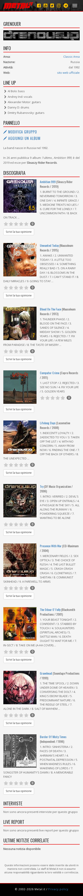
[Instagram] (66, 5)
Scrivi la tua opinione (19, 232)
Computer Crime (49, 372)
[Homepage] (18, 5)
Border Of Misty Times (53, 736)
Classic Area (71, 57)
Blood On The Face (50, 309)
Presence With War (51, 545)
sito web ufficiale (68, 73)
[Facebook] (39, 5)
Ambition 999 (48, 181)
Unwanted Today (49, 245)
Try (41, 486)
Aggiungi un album (24, 138)
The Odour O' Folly (50, 609)
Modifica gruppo (22, 132)
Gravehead (46, 673)
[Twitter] (52, 5)
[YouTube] (45, 5)
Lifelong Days (48, 422)
